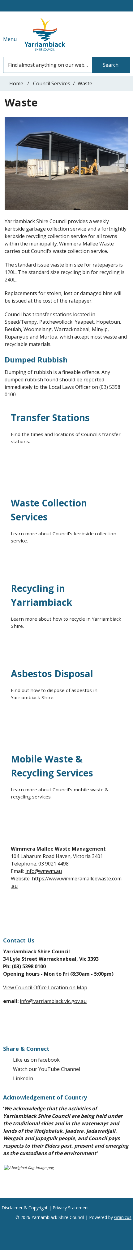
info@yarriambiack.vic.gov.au (53, 1001)
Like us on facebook (36, 1059)
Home (16, 83)
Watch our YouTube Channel (46, 1069)
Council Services (51, 83)
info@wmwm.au (43, 871)
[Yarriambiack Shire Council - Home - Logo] (44, 34)
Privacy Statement (71, 1208)
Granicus (122, 1217)
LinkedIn (23, 1078)
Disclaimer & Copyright (25, 1208)
